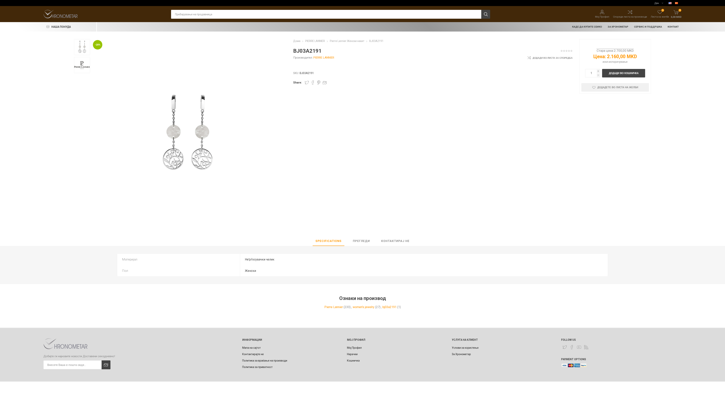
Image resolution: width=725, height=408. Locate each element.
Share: (297, 82)
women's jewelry (363, 307)
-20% (97, 44)
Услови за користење (465, 347)
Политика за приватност (257, 367)
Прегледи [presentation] (361, 241)
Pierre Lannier (333, 307)
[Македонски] (676, 3)
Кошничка (353, 360)
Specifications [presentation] (328, 241)
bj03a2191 (389, 307)
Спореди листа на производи (630, 16)
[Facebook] (572, 347)
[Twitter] (565, 347)
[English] (670, 3)
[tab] (328, 241)
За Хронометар (461, 354)
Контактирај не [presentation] (395, 241)
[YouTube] (579, 347)
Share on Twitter (307, 82)
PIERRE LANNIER (323, 57)
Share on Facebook (313, 82)
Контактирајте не (253, 354)
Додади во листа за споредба (553, 58)
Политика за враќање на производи (264, 360)
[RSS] (586, 347)
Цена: (599, 56)
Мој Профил (602, 16)
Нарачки (352, 354)
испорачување (618, 61)
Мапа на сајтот (251, 347)
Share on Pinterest (319, 82)
